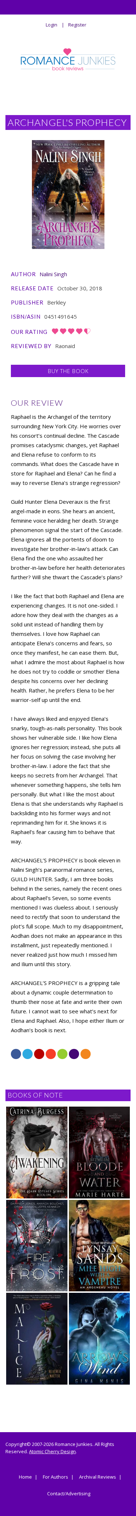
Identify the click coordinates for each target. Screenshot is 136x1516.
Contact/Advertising (68, 1494)
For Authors (55, 1477)
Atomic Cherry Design (52, 1451)
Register (77, 24)
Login (51, 24)
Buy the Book (68, 371)
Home (25, 1477)
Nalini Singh (53, 274)
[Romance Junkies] (68, 59)
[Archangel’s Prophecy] (68, 194)
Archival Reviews (97, 1477)
